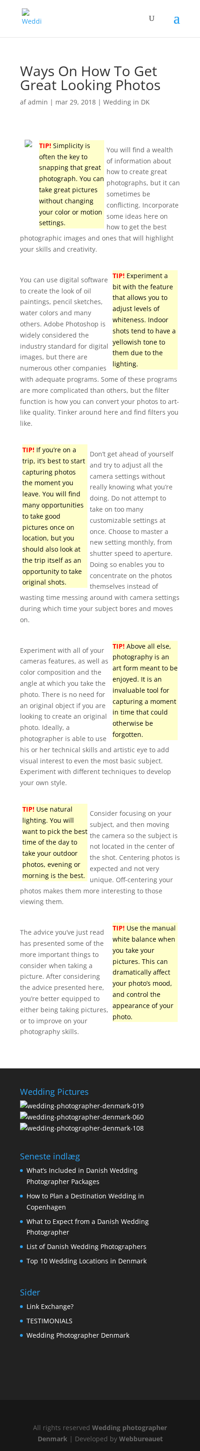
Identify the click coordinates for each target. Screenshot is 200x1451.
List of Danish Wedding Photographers (87, 1246)
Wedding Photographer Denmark (78, 1335)
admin (38, 102)
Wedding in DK (126, 102)
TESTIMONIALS (50, 1320)
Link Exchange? (50, 1306)
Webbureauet (141, 1438)
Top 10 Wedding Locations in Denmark (87, 1260)
